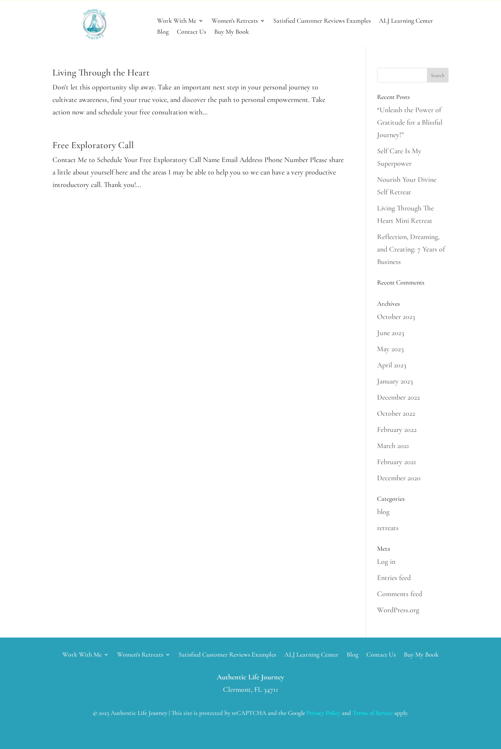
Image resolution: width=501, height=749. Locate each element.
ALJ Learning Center (406, 21)
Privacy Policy (323, 713)
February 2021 (396, 462)
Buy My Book (231, 32)
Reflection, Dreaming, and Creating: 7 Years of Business (411, 249)
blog (383, 511)
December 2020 (399, 478)
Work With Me (176, 21)
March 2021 (393, 445)
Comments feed (399, 594)
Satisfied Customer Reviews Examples (322, 21)
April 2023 (391, 365)
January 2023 (395, 381)
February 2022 (397, 429)
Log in (386, 561)
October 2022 (396, 413)
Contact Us (191, 32)
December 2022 (398, 397)
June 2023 (390, 332)
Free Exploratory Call (93, 145)
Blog (163, 32)
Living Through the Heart (101, 72)
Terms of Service (372, 713)
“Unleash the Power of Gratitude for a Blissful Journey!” (409, 122)
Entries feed (394, 577)
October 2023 (396, 316)
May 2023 (390, 349)
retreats (388, 528)
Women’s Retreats (235, 21)
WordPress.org (398, 610)
